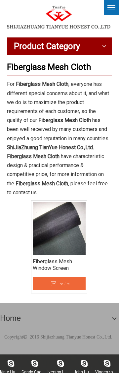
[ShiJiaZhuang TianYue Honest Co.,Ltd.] (58, 17)
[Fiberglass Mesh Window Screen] (59, 228)
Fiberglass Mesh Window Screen (52, 264)
